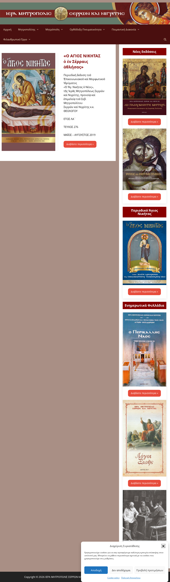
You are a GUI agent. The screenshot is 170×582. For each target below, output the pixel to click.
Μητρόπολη (52, 29)
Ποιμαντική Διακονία (124, 29)
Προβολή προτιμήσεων (149, 570)
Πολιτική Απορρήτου (130, 577)
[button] (163, 546)
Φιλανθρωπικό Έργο (15, 39)
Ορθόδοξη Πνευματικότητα (85, 29)
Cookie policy (113, 577)
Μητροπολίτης (26, 29)
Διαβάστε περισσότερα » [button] (80, 144)
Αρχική (7, 29)
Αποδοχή (96, 570)
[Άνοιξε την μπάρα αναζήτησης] (165, 39)
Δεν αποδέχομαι (121, 570)
